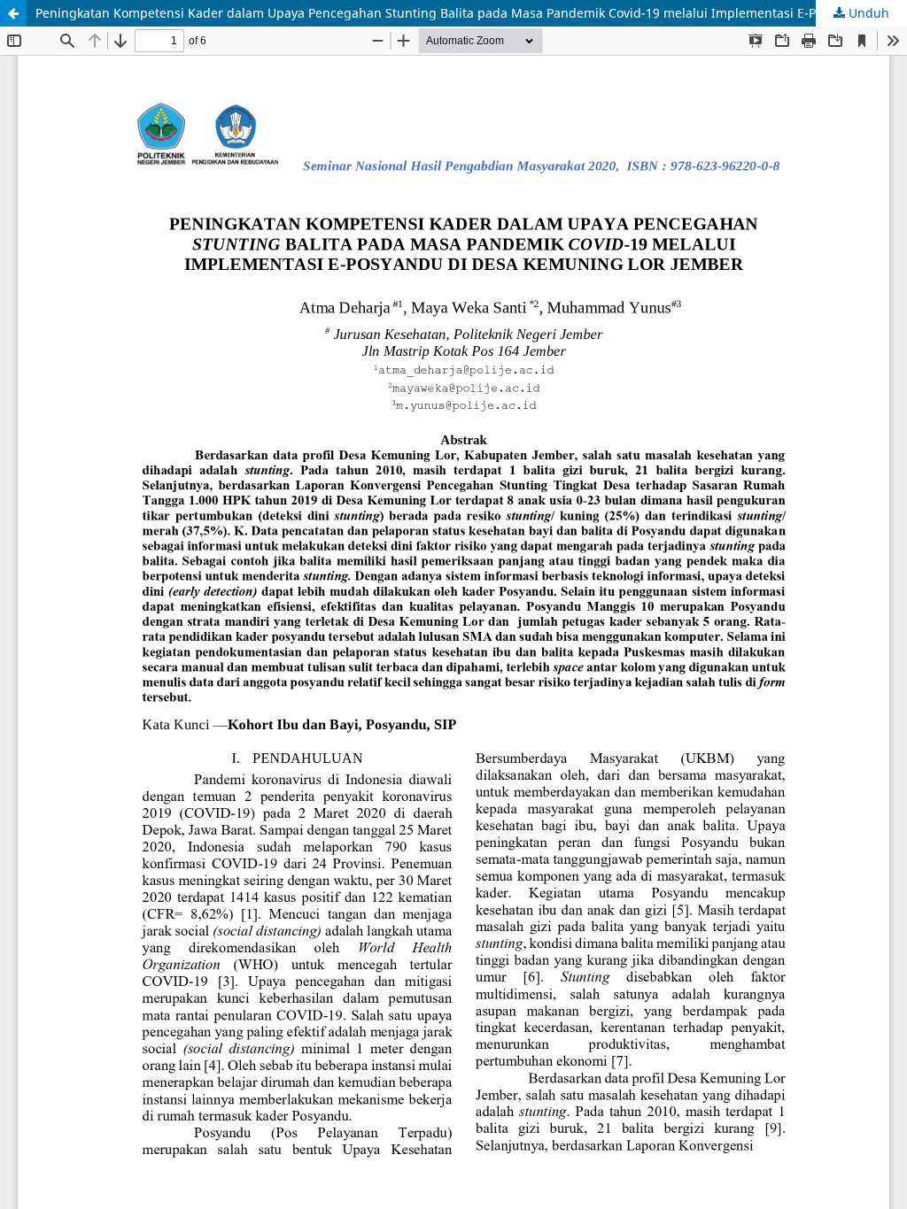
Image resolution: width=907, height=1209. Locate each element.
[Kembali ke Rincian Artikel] (13, 13)
